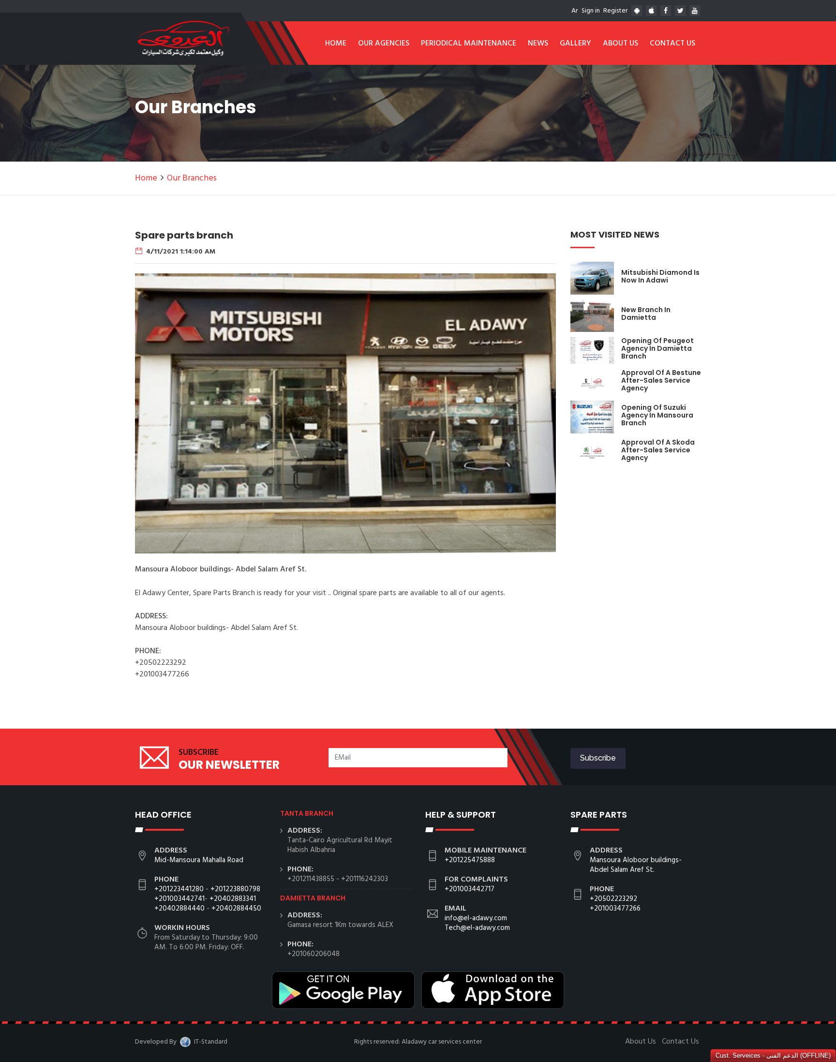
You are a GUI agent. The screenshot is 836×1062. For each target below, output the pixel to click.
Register (615, 10)
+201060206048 (313, 954)
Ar (574, 10)
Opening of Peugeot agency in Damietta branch (657, 348)
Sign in (591, 10)
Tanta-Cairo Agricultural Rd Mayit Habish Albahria (339, 845)
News (538, 43)
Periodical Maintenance (468, 43)
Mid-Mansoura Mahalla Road (198, 860)
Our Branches (192, 178)
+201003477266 (615, 908)
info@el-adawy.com (476, 918)
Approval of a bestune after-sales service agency (661, 380)
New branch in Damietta (646, 313)
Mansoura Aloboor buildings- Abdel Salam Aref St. (636, 865)
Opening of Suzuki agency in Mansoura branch (657, 415)
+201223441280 (179, 889)
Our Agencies (383, 43)
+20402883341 (232, 899)
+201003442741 (179, 899)
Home (335, 43)
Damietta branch (312, 898)
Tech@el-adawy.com (477, 928)
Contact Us (672, 43)
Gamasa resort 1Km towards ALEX (340, 925)
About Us (620, 43)
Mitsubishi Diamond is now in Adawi (660, 276)
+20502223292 (613, 899)
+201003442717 (469, 889)
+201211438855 (310, 879)
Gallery (575, 43)
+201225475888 (470, 860)
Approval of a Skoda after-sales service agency (658, 450)
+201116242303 (364, 879)
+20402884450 (236, 908)
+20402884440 (179, 908)
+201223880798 (235, 889)
